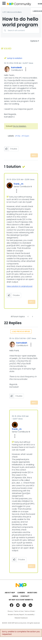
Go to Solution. (19, 126)
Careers (21, 592)
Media (15, 596)
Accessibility (29, 614)
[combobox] (21, 30)
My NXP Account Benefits (21, 600)
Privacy (10, 611)
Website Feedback (21, 618)
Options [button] (33, 41)
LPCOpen (25, 136)
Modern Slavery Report (16, 614)
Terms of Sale (29, 611)
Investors (32, 592)
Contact (25, 596)
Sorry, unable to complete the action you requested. (21, 633)
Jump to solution (14, 58)
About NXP (10, 592)
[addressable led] (28, 316)
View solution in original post (19, 286)
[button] (26, 69)
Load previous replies (21, 331)
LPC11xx (17, 136)
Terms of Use (18, 611)
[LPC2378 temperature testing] (32, 316)
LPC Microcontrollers (13, 12)
